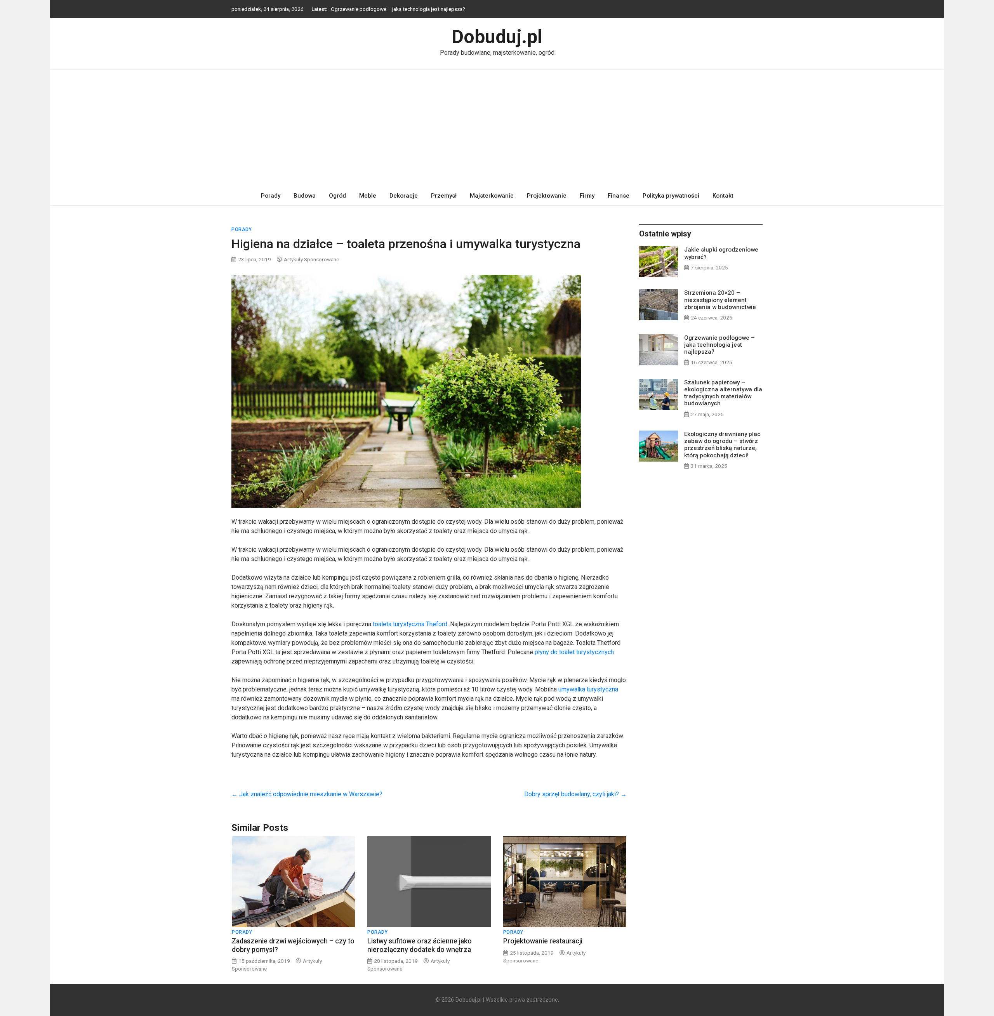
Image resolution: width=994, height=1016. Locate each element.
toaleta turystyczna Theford (410, 624)
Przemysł (444, 195)
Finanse (618, 195)
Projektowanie (547, 195)
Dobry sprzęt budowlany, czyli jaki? (575, 794)
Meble (367, 195)
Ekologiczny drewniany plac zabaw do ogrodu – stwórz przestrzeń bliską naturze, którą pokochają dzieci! (722, 445)
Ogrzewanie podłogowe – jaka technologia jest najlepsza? (398, 9)
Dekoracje (403, 195)
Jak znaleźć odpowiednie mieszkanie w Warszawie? (306, 794)
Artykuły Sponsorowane (311, 259)
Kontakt (722, 195)
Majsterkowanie (492, 195)
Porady (270, 195)
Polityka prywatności (671, 195)
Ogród (337, 195)
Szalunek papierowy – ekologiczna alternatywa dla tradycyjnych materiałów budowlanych (723, 393)
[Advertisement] (497, 127)
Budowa (305, 195)
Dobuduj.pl (497, 37)
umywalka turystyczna (588, 689)
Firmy (587, 195)
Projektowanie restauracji (542, 941)
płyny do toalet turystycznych (574, 652)
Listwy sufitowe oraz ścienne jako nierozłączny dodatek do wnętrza (419, 945)
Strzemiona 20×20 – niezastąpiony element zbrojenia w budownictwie (720, 299)
